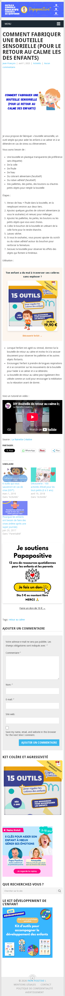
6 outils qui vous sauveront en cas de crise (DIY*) (12, 487)
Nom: (9, 684)
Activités (37, 63)
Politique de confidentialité (34, 988)
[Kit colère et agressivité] (32, 819)
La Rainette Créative (22, 439)
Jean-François (9, 63)
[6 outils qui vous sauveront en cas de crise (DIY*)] (15, 474)
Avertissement (34, 992)
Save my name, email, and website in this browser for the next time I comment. (31, 733)
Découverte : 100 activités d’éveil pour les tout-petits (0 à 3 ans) (43, 487)
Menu (8, 23)
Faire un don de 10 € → (33, 608)
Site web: (10, 714)
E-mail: (10, 699)
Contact (46, 984)
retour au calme (17, 619)
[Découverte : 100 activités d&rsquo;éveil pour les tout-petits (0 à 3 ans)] (43, 474)
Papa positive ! (37, 980)
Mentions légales (25, 984)
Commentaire (13, 652)
